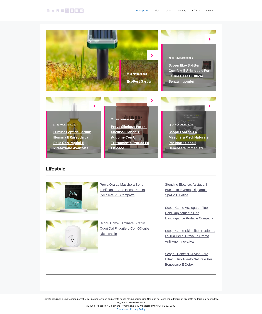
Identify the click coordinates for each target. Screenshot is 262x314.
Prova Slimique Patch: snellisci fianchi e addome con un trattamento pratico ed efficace (130, 137)
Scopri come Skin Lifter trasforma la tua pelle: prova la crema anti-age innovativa (190, 236)
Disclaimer (122, 309)
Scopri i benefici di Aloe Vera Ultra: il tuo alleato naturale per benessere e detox (188, 259)
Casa (168, 10)
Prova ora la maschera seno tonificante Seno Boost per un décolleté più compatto (122, 190)
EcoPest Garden (139, 81)
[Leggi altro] (152, 55)
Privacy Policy (137, 309)
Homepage (142, 10)
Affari (157, 10)
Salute (209, 10)
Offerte (196, 10)
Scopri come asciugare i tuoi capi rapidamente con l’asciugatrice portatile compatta (189, 213)
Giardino (181, 10)
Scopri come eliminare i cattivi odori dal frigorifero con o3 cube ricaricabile (124, 228)
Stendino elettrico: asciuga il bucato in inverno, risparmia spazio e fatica (186, 190)
